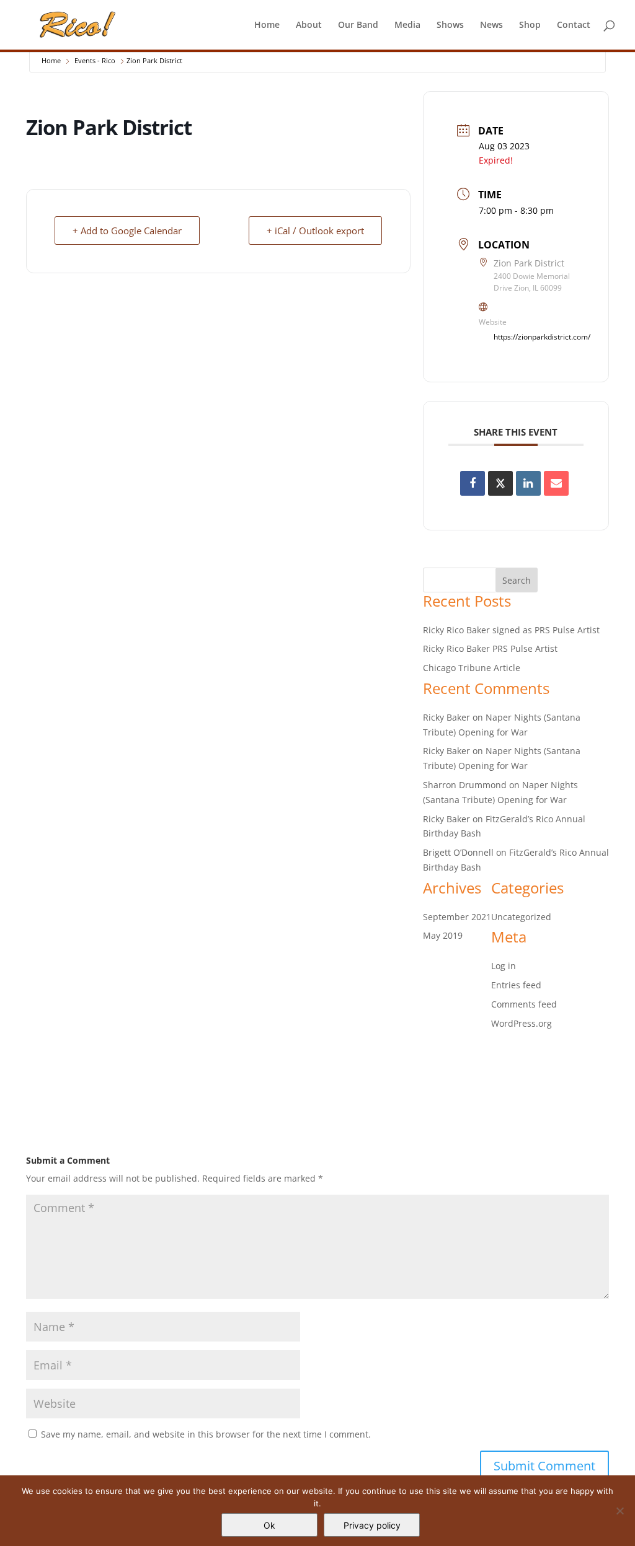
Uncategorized (521, 917)
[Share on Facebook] (472, 483)
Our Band (358, 25)
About (309, 25)
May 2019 (443, 935)
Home (267, 25)
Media (407, 25)
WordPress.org (521, 1023)
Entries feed (516, 985)
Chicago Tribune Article (471, 668)
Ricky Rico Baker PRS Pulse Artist (490, 648)
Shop (530, 25)
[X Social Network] (500, 483)
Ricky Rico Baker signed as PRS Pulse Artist (511, 630)
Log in (503, 966)
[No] (619, 1510)
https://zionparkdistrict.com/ (542, 337)
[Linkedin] (528, 483)
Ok (269, 1525)
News (491, 25)
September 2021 (457, 917)
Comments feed (524, 1004)
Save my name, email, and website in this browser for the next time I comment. (206, 1434)
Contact (573, 25)
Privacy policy (372, 1525)
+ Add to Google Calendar (127, 230)
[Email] (556, 483)
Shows (450, 25)
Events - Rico (94, 60)
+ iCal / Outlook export (315, 230)
